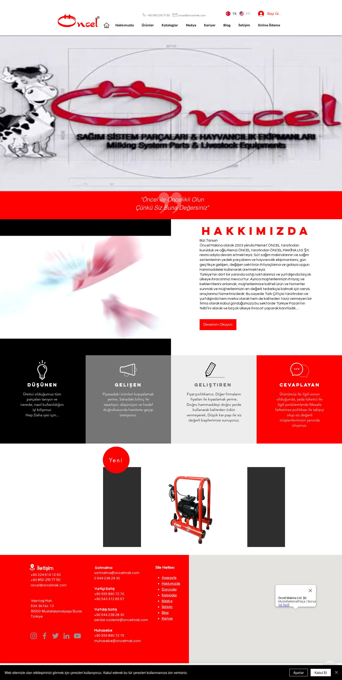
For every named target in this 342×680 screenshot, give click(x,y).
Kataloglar (169, 595)
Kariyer (167, 618)
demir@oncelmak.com (129, 620)
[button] (194, 507)
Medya (167, 601)
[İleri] (316, 113)
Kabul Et (321, 672)
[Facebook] (44, 636)
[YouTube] (77, 636)
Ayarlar (298, 672)
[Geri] (25, 113)
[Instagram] (33, 636)
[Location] (32, 567)
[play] (275, 543)
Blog (165, 613)
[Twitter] (55, 636)
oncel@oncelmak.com (49, 585)
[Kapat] (336, 672)
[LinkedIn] (66, 636)
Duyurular (169, 589)
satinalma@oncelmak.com (116, 573)
